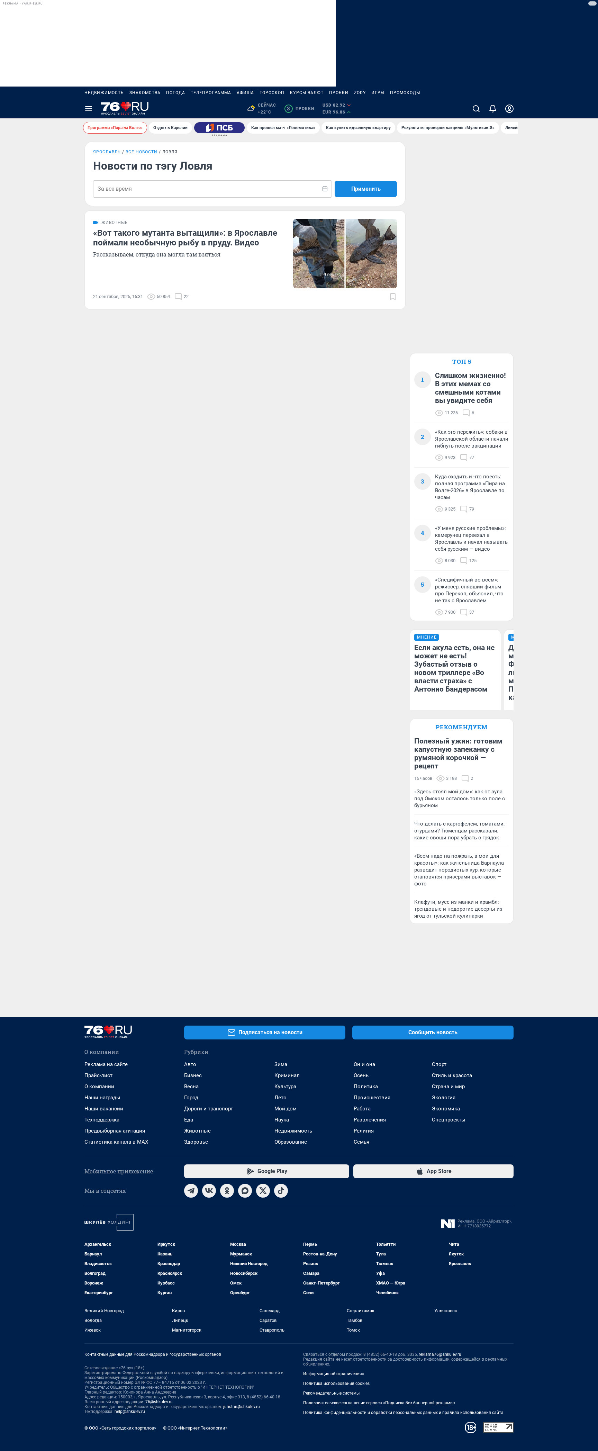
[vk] (209, 1191)
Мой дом (285, 1109)
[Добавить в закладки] (393, 296)
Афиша (245, 92)
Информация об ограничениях (333, 1373)
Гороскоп (272, 92)
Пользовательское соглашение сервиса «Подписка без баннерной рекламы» (379, 1402)
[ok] (227, 1191)
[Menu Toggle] (88, 108)
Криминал (287, 1075)
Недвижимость (104, 92)
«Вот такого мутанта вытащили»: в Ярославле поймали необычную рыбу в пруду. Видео (185, 237)
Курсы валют (307, 92)
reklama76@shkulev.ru (440, 1354)
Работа (362, 1109)
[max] (245, 1191)
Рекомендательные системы (331, 1393)
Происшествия (372, 1097)
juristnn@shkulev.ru (241, 1406)
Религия (364, 1131)
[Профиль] (509, 108)
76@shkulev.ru (159, 1401)
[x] (263, 1191)
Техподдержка (101, 1120)
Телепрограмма (211, 92)
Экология (443, 1097)
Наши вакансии (103, 1109)
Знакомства (145, 92)
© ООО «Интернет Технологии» (195, 1428)
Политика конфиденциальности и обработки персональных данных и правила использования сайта (403, 1412)
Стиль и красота (452, 1075)
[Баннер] (219, 128)
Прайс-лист (98, 1075)
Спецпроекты (448, 1120)
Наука (281, 1120)
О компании (99, 1086)
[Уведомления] (492, 108)
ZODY (360, 92)
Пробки (338, 92)
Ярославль (107, 152)
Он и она (364, 1064)
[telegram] (191, 1191)
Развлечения (370, 1120)
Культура (285, 1086)
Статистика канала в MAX (116, 1142)
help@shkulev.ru (130, 1411)
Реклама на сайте (106, 1064)
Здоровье (196, 1142)
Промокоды (405, 92)
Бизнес (193, 1075)
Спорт (439, 1064)
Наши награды (102, 1097)
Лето (280, 1097)
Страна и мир (448, 1086)
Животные (197, 1131)
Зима (280, 1064)
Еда (188, 1120)
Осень (361, 1075)
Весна (191, 1086)
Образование (290, 1142)
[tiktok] (281, 1191)
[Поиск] (476, 108)
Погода (175, 92)
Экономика (446, 1109)
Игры (377, 92)
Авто (190, 1064)
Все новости (141, 152)
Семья (361, 1142)
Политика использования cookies (336, 1383)
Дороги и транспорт (208, 1109)
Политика (366, 1086)
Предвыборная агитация (114, 1131)
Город (191, 1097)
